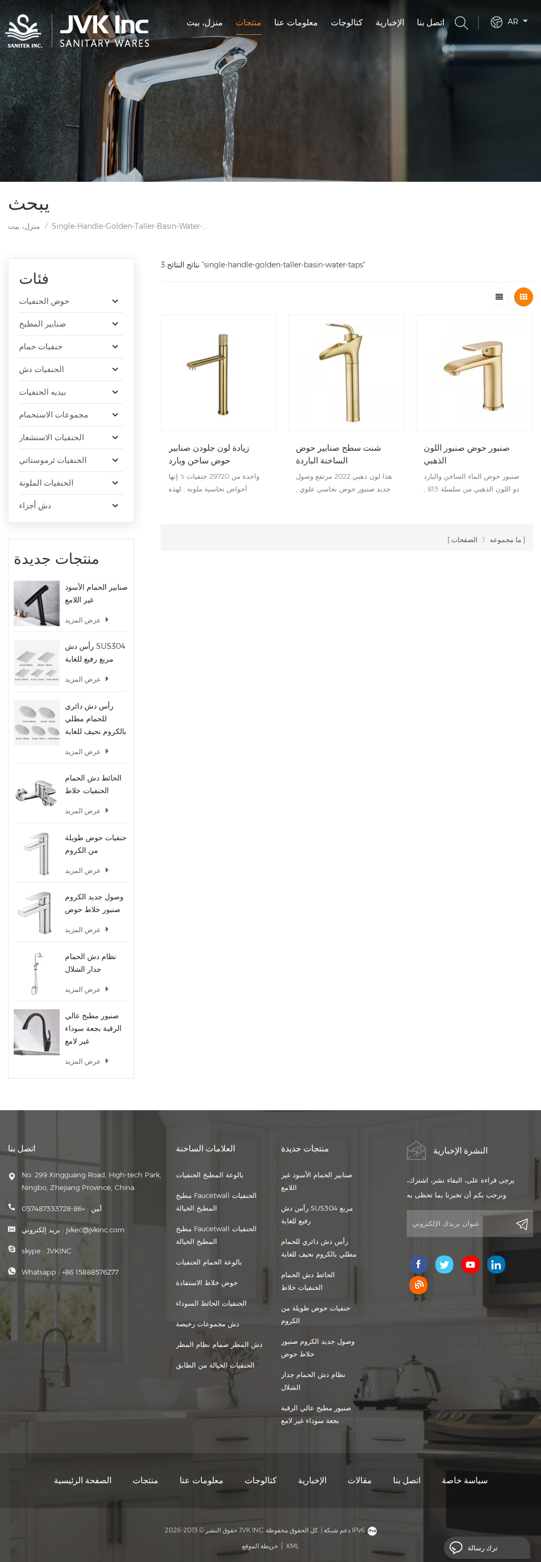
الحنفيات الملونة (46, 483)
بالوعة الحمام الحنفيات (209, 1262)
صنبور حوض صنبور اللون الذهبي (467, 454)
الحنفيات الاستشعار (51, 437)
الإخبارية (390, 22)
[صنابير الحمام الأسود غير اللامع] (37, 604)
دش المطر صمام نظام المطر (219, 1344)
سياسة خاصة (465, 1480)
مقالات (360, 1480)
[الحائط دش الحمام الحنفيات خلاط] (37, 794)
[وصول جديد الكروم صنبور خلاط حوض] (37, 913)
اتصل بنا (430, 22)
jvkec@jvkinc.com (95, 1229)
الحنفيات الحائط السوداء (211, 1303)
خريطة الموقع (260, 1546)
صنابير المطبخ (42, 324)
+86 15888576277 (90, 1272)
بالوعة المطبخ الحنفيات (210, 1174)
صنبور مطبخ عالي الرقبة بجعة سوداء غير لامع (93, 1028)
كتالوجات (347, 22)
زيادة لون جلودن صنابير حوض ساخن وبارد (209, 454)
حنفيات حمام (40, 346)
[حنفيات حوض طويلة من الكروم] (37, 854)
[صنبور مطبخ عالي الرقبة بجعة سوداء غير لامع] (37, 1032)
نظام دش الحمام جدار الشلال (90, 963)
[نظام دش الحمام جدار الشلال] (37, 973)
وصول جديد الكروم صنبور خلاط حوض (94, 903)
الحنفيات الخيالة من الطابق (215, 1365)
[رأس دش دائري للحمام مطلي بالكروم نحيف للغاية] (37, 723)
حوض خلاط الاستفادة (207, 1282)
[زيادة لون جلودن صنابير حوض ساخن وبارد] (219, 373)
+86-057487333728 (53, 1208)
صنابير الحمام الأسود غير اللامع (96, 593)
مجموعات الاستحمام (53, 415)
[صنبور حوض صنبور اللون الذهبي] (474, 373)
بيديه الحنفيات (42, 392)
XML (292, 1546)
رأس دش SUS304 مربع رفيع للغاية (95, 652)
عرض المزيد (83, 620)
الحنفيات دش (41, 369)
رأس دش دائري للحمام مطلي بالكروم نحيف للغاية (95, 718)
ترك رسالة (483, 1548)
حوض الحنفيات (44, 301)
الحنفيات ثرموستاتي (53, 460)
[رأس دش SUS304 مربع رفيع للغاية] (37, 663)
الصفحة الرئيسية (82, 1480)
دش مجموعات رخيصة (207, 1323)
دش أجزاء (35, 505)
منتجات (249, 22)
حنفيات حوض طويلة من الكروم (96, 844)
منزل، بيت (204, 22)
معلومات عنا (296, 22)
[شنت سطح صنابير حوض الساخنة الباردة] (346, 373)
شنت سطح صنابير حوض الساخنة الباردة (338, 454)
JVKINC (58, 1251)
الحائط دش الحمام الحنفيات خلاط (93, 784)
